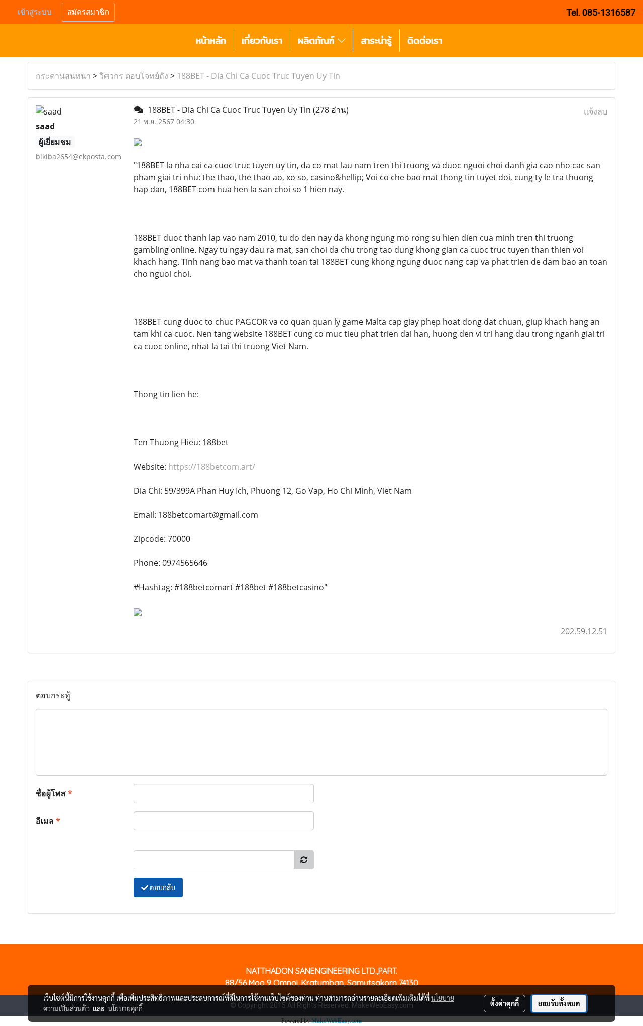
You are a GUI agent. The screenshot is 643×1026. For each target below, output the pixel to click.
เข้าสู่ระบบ (35, 12)
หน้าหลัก (211, 40)
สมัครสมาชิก (88, 12)
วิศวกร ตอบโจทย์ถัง (133, 75)
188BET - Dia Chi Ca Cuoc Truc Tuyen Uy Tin (258, 75)
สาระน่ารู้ (376, 40)
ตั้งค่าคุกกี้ (504, 1003)
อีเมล (48, 820)
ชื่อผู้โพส (54, 793)
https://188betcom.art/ (211, 466)
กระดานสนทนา (63, 75)
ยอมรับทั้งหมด (559, 1003)
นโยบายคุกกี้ (125, 1008)
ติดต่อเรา (424, 40)
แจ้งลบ (595, 111)
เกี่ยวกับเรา (262, 40)
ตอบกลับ (161, 887)
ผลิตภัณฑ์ (318, 40)
